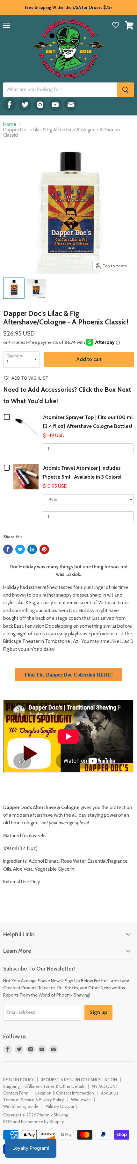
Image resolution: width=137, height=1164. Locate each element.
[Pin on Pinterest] (44, 549)
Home (9, 124)
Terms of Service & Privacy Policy (33, 1099)
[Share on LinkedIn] (32, 549)
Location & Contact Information (64, 1092)
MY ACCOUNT (105, 1086)
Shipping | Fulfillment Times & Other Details (44, 1086)
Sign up (98, 1012)
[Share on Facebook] (8, 549)
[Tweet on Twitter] (20, 549)
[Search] (125, 89)
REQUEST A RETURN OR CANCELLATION (79, 1079)
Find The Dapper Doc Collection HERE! (69, 674)
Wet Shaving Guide (21, 1106)
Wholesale (81, 1099)
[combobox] (60, 89)
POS (7, 1121)
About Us (109, 1092)
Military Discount (61, 1106)
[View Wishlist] (115, 25)
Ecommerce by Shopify (42, 1121)
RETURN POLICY (18, 1079)
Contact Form (15, 1092)
